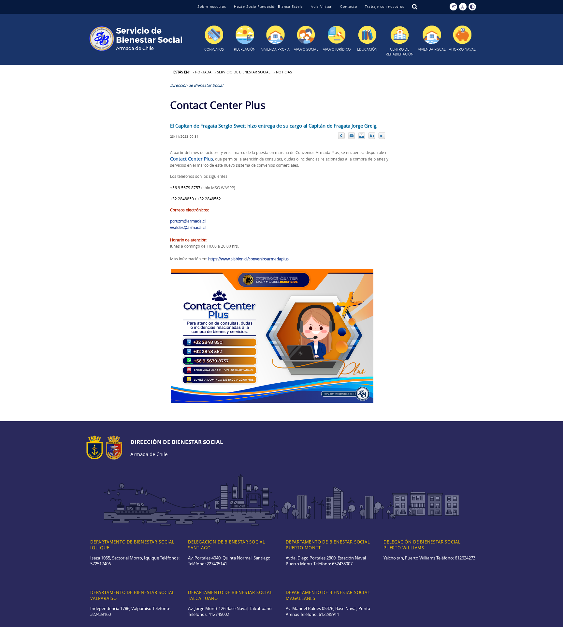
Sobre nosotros (211, 6)
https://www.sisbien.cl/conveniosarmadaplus (248, 258)
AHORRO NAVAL (462, 49)
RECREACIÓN (244, 49)
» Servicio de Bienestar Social (242, 71)
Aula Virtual (321, 6)
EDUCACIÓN (367, 49)
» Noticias (282, 71)
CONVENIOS (214, 49)
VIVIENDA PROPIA (275, 49)
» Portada (202, 71)
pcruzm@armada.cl (188, 220)
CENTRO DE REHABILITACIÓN (399, 51)
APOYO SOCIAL (306, 49)
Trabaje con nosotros (384, 6)
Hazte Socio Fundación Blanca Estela (268, 6)
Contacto (348, 6)
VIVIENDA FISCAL (432, 49)
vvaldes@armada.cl (188, 227)
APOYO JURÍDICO (337, 49)
